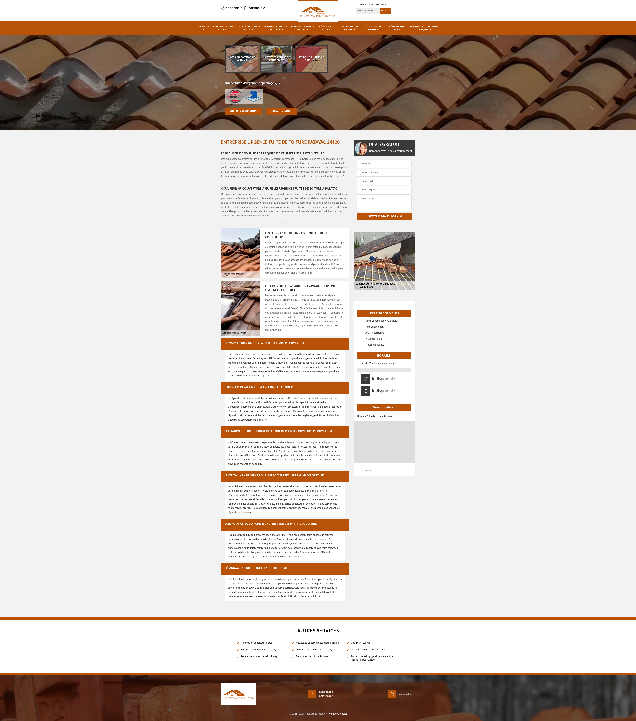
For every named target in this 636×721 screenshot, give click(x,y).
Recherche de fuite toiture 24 (223, 28)
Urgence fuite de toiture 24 (350, 28)
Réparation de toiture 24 (327, 28)
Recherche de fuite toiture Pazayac (260, 649)
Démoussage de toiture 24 (373, 28)
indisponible (233, 8)
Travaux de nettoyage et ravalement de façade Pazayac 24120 (372, 658)
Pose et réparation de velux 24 (248, 28)
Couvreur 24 (203, 28)
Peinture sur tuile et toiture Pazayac (315, 649)
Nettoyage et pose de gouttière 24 (275, 28)
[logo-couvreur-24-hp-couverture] (318, 11)
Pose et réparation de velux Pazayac (260, 656)
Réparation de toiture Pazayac (312, 656)
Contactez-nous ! (281, 111)
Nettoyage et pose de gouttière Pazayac (317, 643)
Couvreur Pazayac (360, 643)
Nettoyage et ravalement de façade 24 (424, 28)
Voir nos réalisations (244, 111)
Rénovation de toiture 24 (397, 28)
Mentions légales (338, 714)
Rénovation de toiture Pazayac (257, 643)
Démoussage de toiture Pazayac (368, 649)
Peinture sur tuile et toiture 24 (302, 28)
